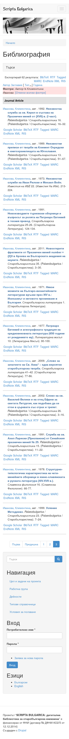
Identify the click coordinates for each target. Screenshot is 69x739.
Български (20, 682)
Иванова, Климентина (16, 108)
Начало (10, 43)
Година (37, 85)
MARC (38, 81)
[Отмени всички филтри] (30, 92)
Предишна (31, 544)
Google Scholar (12, 129)
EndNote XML (51, 81)
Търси (11, 67)
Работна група (19, 589)
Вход (12, 665)
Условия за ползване (23, 612)
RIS (63, 81)
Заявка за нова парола (28, 658)
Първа (16, 544)
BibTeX (44, 77)
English (18, 686)
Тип (27, 85)
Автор (6, 85)
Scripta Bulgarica (18, 9)
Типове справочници (23, 604)
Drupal (22, 730)
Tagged (61, 77)
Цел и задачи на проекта (25, 581)
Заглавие (16, 85)
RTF (52, 77)
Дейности (15, 596)
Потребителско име (21, 629)
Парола (13, 644)
